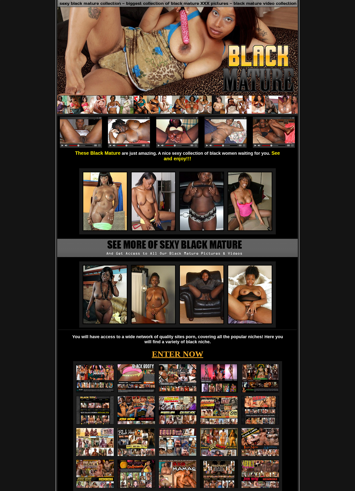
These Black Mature (98, 153)
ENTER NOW (177, 354)
